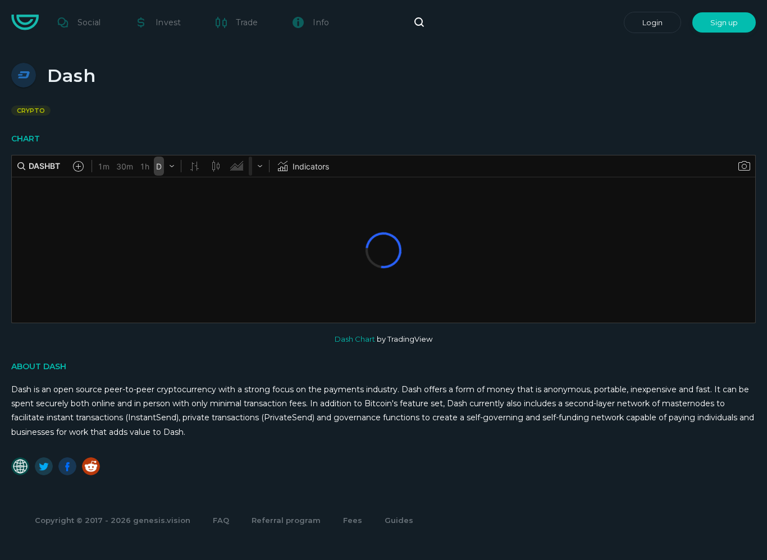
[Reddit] (91, 466)
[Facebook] (67, 466)
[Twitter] (44, 466)
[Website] (20, 466)
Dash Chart (355, 338)
